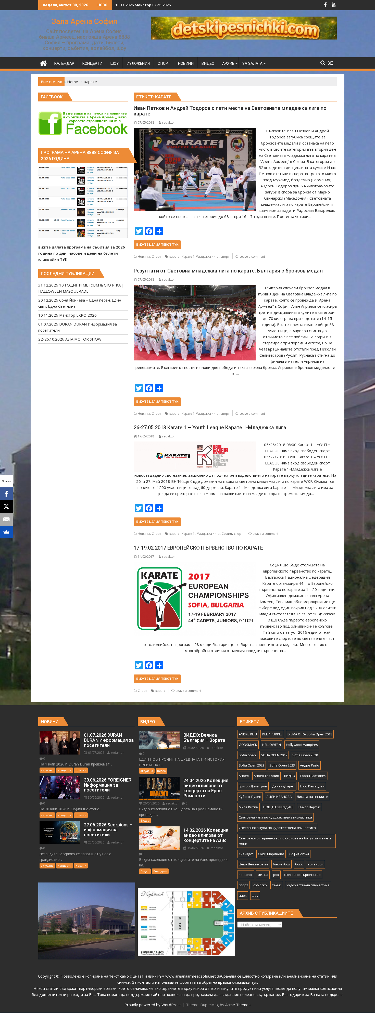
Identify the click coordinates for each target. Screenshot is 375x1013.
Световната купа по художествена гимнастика (277, 827)
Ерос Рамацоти (312, 786)
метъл (263, 874)
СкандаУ (246, 854)
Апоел (244, 775)
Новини (144, 256)
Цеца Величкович (253, 864)
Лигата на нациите (312, 796)
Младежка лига (208, 533)
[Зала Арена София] (43, 62)
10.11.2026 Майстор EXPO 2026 (143, 5)
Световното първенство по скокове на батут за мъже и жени (285, 841)
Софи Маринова (271, 854)
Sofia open (247, 755)
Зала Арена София (84, 21)
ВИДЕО (289, 775)
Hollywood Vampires (302, 744)
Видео (161, 771)
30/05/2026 (195, 748)
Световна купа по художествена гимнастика (275, 817)
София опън (299, 854)
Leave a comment (252, 256)
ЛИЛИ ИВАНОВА (279, 796)
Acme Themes (238, 1004)
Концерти (64, 770)
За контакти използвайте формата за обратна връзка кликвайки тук (194, 982)
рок (276, 874)
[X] (6, 506)
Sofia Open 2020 (305, 755)
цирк (243, 895)
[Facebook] (6, 493)
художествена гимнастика (308, 885)
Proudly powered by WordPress (153, 1004)
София (227, 533)
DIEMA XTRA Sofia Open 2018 (310, 734)
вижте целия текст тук (157, 244)
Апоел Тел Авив (266, 775)
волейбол (315, 864)
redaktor (168, 122)
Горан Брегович (313, 775)
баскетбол (281, 864)
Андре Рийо (309, 765)
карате (174, 256)
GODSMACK (248, 744)
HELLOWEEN (271, 744)
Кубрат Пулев (250, 796)
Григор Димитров (253, 786)
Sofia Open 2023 (282, 765)
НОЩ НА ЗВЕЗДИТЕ (278, 807)
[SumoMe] (6, 532)
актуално (47, 770)
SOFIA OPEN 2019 (274, 755)
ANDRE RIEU (248, 734)
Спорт (156, 256)
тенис (276, 885)
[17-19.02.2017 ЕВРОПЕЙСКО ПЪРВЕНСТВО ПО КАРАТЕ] (194, 564)
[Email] (6, 519)
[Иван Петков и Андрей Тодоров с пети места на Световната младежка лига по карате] (194, 130)
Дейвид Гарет (283, 786)
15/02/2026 (195, 848)
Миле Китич (248, 807)
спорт (225, 256)
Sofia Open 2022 (251, 765)
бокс (299, 864)
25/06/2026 (95, 842)
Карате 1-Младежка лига (200, 256)
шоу (255, 895)
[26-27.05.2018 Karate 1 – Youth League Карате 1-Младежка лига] (194, 444)
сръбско (260, 885)
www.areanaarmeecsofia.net (190, 976)
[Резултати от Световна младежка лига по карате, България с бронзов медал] (194, 287)
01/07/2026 (95, 752)
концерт (246, 874)
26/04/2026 (150, 803)
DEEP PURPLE (272, 734)
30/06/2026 (95, 797)
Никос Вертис (309, 807)
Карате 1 (188, 533)
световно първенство (302, 874)
